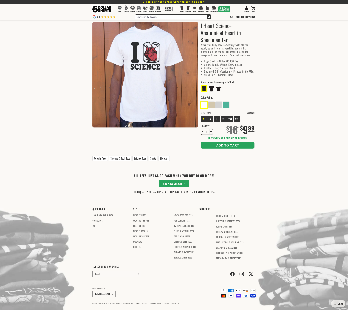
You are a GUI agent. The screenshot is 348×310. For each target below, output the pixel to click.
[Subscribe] (138, 274)
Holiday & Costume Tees (227, 231)
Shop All (164, 158)
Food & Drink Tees (224, 226)
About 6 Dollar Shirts (102, 215)
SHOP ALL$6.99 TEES (224, 9)
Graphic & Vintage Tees (226, 247)
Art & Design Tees (182, 236)
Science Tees (140, 158)
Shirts (153, 158)
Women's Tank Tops (141, 236)
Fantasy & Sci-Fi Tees (225, 216)
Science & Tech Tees (120, 158)
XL (223, 119)
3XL (237, 119)
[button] (168, 9)
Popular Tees (100, 158)
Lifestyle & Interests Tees (228, 221)
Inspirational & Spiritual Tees (230, 242)
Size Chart (250, 112)
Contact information (171, 304)
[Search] (209, 17)
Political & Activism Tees (227, 237)
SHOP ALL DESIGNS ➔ (174, 183)
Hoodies (137, 247)
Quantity (205, 126)
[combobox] (171, 17)
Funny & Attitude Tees (184, 231)
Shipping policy (155, 304)
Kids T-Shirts (139, 226)
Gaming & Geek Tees (183, 241)
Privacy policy (115, 304)
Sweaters (137, 241)
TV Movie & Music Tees (184, 226)
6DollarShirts (103, 304)
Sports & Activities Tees (185, 247)
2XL (230, 119)
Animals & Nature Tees (184, 252)
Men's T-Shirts (139, 215)
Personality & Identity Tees (228, 258)
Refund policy (128, 304)
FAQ (93, 226)
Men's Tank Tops (140, 231)
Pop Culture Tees (182, 220)
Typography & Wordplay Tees (229, 253)
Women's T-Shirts (141, 220)
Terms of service (141, 304)
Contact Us (97, 220)
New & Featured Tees (183, 215)
